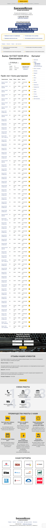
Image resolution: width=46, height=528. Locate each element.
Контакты (37, 3)
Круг (35, 75)
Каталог (14, 3)
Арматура (36, 59)
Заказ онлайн (20, 3)
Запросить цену (25, 63)
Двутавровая (37, 63)
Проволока (36, 84)
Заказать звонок (23, 1)
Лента (35, 77)
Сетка (35, 89)
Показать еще (23, 380)
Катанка (35, 70)
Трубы (35, 91)
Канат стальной (37, 68)
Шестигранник (37, 98)
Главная (9, 3)
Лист (35, 80)
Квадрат (35, 73)
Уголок (35, 94)
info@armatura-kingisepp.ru (23, 18)
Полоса (35, 82)
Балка (35, 62)
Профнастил (36, 87)
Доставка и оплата (29, 3)
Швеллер (35, 96)
